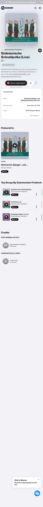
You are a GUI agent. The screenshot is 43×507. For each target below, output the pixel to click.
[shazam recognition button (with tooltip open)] (37, 493)
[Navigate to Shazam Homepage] (7, 8)
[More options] (36, 83)
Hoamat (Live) (16, 202)
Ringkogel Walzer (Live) (20, 214)
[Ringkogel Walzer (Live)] (6, 217)
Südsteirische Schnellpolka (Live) (23, 189)
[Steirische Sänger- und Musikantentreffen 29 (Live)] (15, 152)
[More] (36, 194)
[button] (41, 2)
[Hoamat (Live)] (6, 205)
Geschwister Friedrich (19, 191)
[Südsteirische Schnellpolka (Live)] (40, 50)
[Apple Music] (4, 171)
